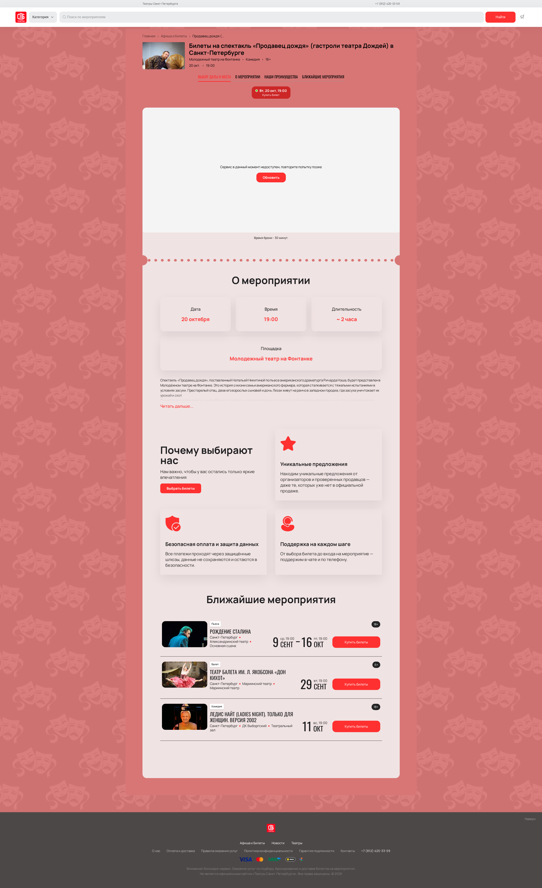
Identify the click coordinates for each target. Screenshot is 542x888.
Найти (500, 17)
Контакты (348, 851)
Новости (278, 843)
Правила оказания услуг (219, 851)
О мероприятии (247, 76)
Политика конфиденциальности (268, 851)
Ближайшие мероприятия (323, 76)
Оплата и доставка (181, 851)
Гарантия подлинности (316, 851)
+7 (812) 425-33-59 (387, 4)
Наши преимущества (281, 76)
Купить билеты (356, 642)
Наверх (530, 819)
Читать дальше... (176, 406)
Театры (296, 843)
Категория (40, 17)
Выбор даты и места (214, 76)
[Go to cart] (522, 17)
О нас (156, 851)
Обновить (271, 177)
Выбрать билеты (181, 488)
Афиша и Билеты (252, 843)
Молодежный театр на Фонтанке (214, 59)
